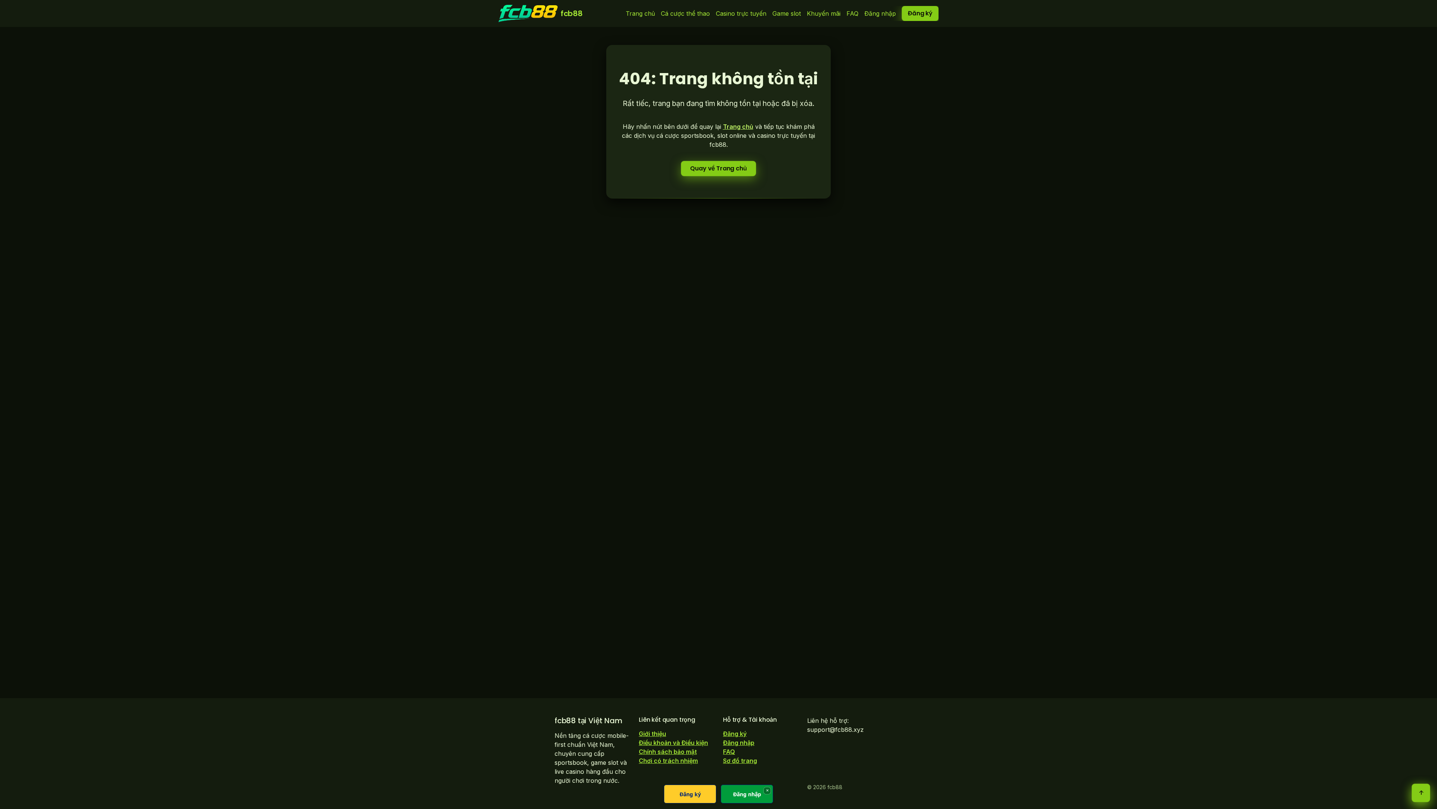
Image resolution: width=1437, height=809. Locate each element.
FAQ (852, 13)
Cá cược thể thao (685, 13)
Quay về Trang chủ (718, 168)
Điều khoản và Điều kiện (673, 742)
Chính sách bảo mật (668, 751)
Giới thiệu (652, 733)
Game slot (786, 13)
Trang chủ (640, 13)
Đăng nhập (880, 13)
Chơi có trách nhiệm (668, 760)
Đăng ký (920, 13)
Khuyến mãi (823, 13)
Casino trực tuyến (741, 13)
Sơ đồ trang (740, 760)
